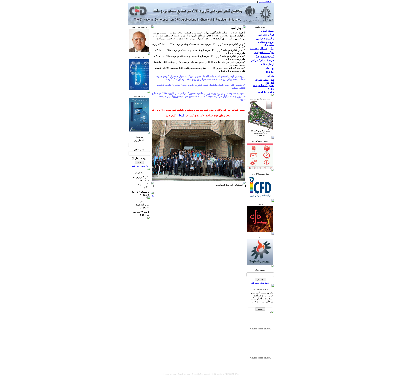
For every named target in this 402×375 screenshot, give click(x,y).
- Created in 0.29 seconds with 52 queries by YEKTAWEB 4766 (215, 374)
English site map (184, 374)
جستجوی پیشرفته (260, 282)
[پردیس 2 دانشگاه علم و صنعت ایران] (260, 168)
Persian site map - (170, 374)
